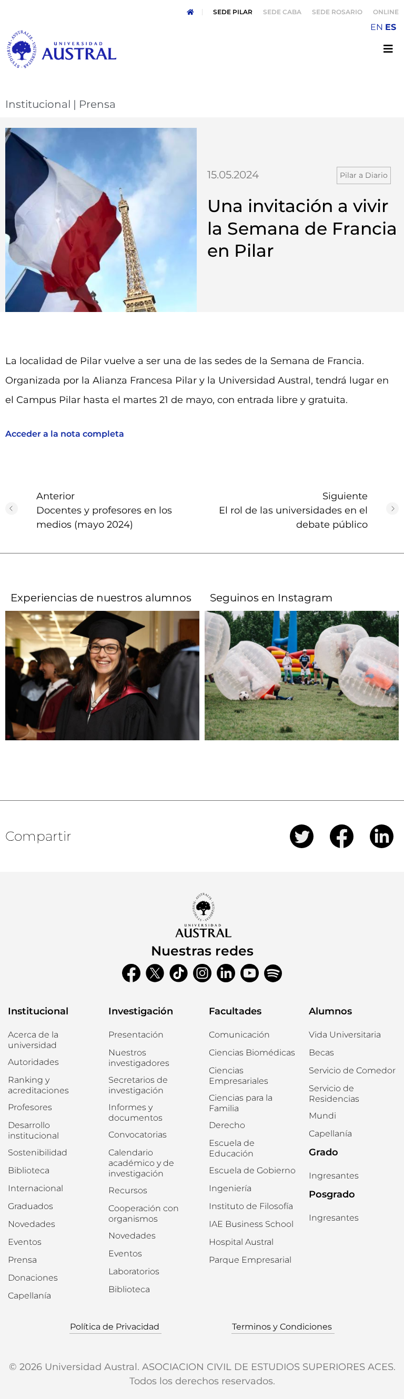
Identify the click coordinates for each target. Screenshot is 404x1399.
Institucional (37, 104)
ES (390, 27)
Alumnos (330, 1011)
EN (376, 27)
